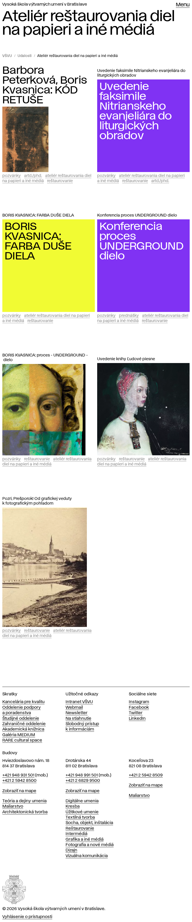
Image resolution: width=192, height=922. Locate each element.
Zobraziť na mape (19, 791)
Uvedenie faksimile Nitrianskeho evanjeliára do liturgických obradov (141, 73)
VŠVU (7, 56)
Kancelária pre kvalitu (23, 702)
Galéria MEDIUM (18, 735)
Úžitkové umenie (82, 812)
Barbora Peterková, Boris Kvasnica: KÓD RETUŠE (44, 85)
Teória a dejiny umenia (24, 801)
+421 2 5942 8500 (19, 781)
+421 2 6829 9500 (83, 781)
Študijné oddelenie (20, 718)
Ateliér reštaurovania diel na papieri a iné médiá (77, 56)
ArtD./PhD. (33, 176)
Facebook (139, 707)
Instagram (139, 702)
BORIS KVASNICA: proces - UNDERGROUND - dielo (45, 357)
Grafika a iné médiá (84, 839)
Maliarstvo (12, 806)
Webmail (74, 707)
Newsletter (77, 713)
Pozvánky (11, 176)
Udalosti (25, 56)
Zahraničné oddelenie (24, 724)
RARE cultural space (22, 740)
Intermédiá (76, 834)
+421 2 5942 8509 (146, 775)
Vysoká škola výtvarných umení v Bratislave (44, 4)
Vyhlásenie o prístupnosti (27, 917)
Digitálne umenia (82, 801)
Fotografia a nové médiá (90, 845)
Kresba (73, 806)
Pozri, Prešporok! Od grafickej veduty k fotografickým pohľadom (37, 501)
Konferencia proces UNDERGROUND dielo (137, 215)
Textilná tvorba (80, 817)
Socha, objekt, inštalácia (89, 823)
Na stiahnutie (78, 718)
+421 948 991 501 (82, 775)
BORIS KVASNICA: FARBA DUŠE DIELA (38, 215)
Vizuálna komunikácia (87, 856)
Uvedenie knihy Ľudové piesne (126, 359)
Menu (183, 5)
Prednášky (129, 316)
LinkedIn (137, 718)
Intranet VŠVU (79, 702)
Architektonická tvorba (25, 812)
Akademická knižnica (23, 729)
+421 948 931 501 (18, 775)
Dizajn (71, 850)
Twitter (136, 713)
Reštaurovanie (60, 181)
